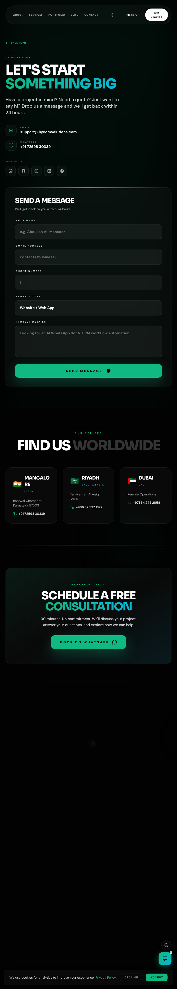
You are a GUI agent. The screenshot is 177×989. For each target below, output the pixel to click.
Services (36, 14)
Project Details (31, 321)
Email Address (29, 245)
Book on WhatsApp (84, 642)
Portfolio (56, 14)
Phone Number (29, 271)
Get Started (156, 14)
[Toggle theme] (112, 15)
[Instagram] (36, 171)
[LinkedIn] (49, 171)
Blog (75, 14)
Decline (131, 977)
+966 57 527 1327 (89, 507)
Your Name (26, 220)
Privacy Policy (105, 977)
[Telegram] (62, 171)
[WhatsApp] (11, 171)
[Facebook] (23, 171)
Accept (156, 977)
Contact (91, 14)
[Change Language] (166, 945)
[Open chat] (165, 958)
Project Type (28, 296)
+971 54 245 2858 (146, 502)
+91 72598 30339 (32, 514)
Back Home (19, 42)
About (18, 14)
